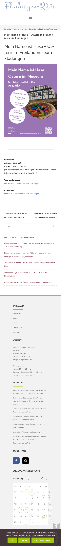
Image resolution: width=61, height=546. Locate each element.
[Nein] (57, 537)
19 (26, 510)
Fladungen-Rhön (30, 6)
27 (32, 516)
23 (49, 510)
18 (20, 510)
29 (26, 492)
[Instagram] (25, 460)
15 (43, 504)
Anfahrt (15, 318)
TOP (56, 526)
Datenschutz (17, 327)
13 (32, 504)
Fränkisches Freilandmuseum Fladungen (21, 183)
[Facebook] (16, 460)
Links (15, 323)
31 (37, 492)
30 (32, 492)
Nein (24, 540)
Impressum (17, 332)
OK (12, 540)
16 (49, 504)
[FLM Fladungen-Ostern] (30, 136)
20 (32, 510)
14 (37, 504)
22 (43, 510)
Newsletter (17, 313)
